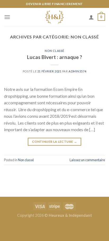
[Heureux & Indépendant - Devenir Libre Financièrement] (54, 17)
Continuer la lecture (54, 142)
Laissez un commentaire (87, 160)
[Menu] (7, 17)
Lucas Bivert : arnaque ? (54, 57)
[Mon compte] (91, 17)
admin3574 (77, 71)
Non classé (54, 50)
